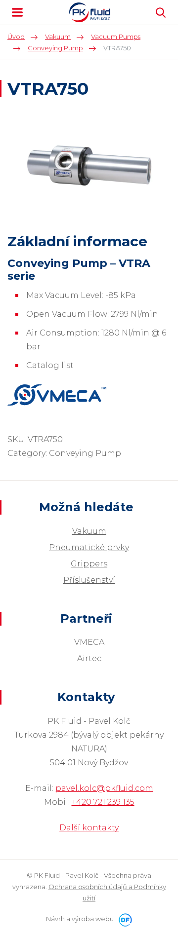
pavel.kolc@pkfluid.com (104, 788)
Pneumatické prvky (89, 547)
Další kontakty (89, 827)
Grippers (89, 563)
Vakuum (89, 531)
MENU (17, 12)
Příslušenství (89, 580)
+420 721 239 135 (103, 802)
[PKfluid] (90, 12)
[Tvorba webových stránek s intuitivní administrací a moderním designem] (123, 919)
